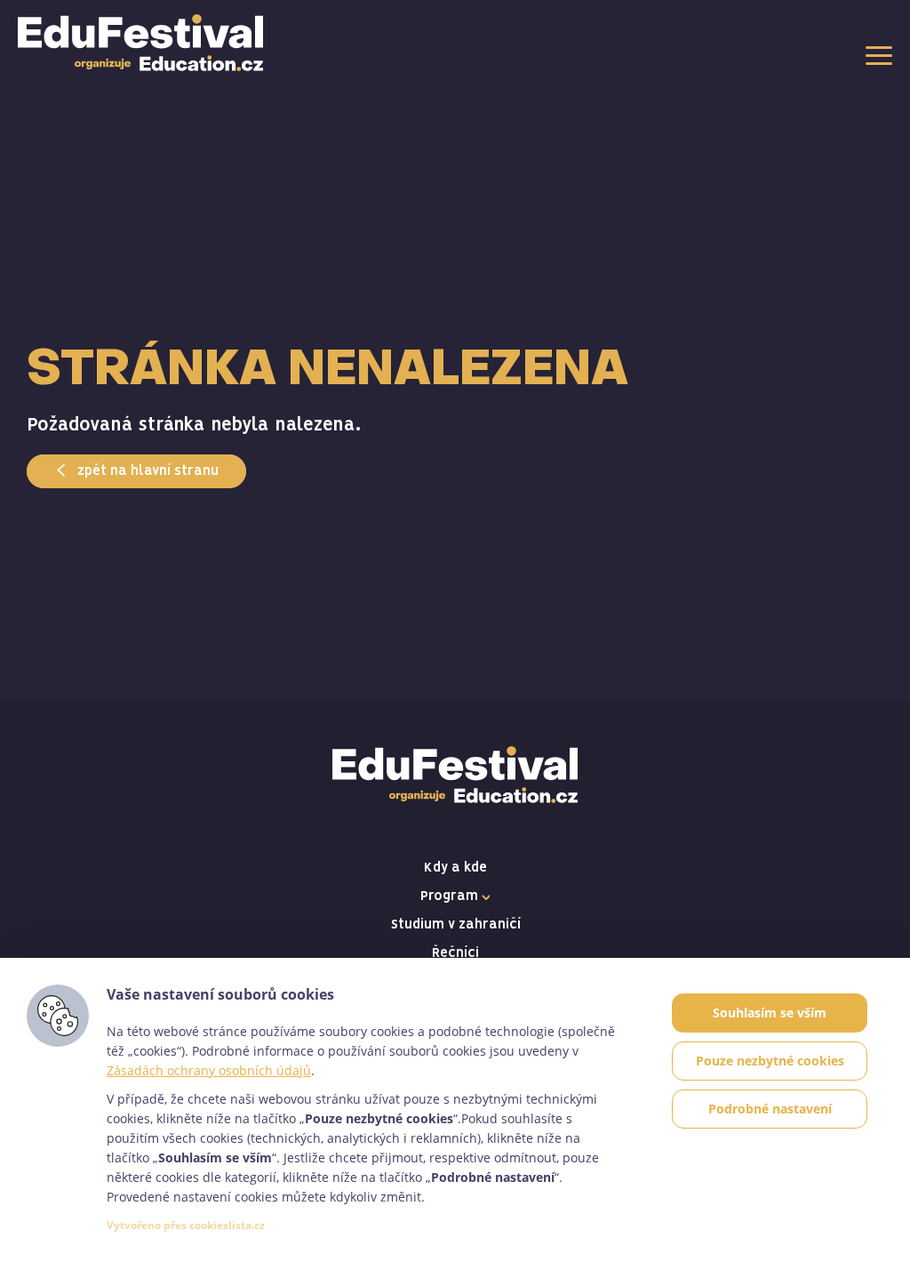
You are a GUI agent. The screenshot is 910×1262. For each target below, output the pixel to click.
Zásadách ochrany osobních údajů (209, 1070)
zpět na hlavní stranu (146, 471)
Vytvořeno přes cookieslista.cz (186, 1225)
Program (451, 896)
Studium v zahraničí (455, 925)
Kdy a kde (455, 868)
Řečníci (455, 953)
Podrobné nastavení (770, 1108)
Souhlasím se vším (769, 1012)
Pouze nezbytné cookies (770, 1060)
